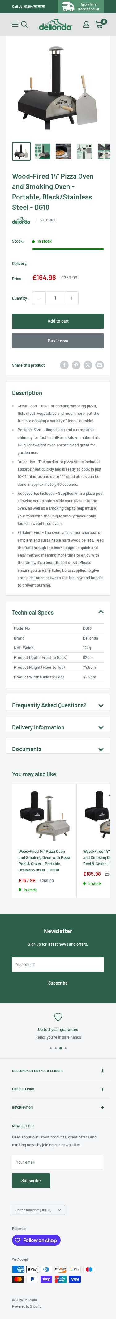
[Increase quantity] (71, 298)
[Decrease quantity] (38, 298)
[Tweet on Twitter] (88, 365)
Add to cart (58, 321)
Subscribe (58, 983)
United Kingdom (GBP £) (33, 1210)
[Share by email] (99, 365)
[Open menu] (15, 24)
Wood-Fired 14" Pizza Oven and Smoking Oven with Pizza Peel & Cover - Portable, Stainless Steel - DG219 (44, 860)
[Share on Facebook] (64, 365)
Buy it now (58, 340)
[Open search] (24, 24)
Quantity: (20, 298)
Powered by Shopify (26, 1306)
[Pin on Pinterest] (76, 365)
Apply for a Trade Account (88, 6)
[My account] (86, 24)
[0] (99, 24)
